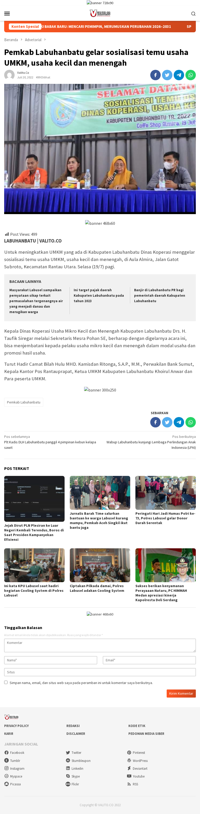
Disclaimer (75, 733)
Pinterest (139, 752)
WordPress (140, 761)
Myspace (16, 776)
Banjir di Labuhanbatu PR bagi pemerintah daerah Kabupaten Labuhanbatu (159, 295)
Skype (76, 776)
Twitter (76, 752)
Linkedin (77, 768)
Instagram (17, 768)
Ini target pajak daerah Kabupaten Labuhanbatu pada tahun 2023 (99, 295)
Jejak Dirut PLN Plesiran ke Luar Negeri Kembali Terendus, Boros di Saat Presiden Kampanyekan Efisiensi (34, 532)
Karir (8, 733)
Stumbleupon (81, 761)
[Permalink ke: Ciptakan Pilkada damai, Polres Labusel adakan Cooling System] (100, 565)
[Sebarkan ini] (155, 75)
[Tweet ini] (167, 75)
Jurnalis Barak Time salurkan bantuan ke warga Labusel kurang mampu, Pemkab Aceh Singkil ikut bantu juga (99, 520)
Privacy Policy (16, 726)
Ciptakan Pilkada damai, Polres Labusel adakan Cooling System (97, 588)
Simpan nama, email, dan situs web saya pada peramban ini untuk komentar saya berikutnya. (81, 682)
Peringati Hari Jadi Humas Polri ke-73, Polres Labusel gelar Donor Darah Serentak (165, 518)
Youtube (139, 776)
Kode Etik (136, 726)
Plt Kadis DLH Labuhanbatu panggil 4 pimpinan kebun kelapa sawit (50, 442)
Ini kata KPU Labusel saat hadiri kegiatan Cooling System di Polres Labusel (34, 590)
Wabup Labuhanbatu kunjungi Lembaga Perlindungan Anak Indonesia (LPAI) (151, 442)
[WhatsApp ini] (190, 75)
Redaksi (73, 726)
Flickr (75, 784)
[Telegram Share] (179, 75)
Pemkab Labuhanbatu (23, 402)
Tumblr (15, 761)
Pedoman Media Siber (146, 733)
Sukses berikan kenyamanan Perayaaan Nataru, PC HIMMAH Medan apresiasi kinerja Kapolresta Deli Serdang (161, 592)
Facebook (17, 752)
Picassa (15, 784)
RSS (135, 784)
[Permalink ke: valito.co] (9, 74)
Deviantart (140, 768)
